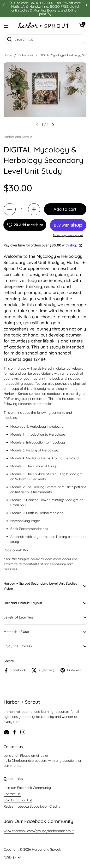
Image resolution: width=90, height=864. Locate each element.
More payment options (68, 235)
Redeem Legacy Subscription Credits (32, 806)
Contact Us (12, 794)
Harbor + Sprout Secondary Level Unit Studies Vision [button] (40, 586)
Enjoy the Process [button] (18, 646)
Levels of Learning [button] (18, 617)
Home (8, 55)
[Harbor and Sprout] (44, 25)
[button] (81, 25)
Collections (25, 55)
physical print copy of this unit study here (45, 386)
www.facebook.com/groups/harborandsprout (39, 831)
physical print (25, 398)
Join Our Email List (18, 800)
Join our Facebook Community (27, 788)
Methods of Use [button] (16, 632)
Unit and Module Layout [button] (23, 603)
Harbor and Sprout (46, 849)
